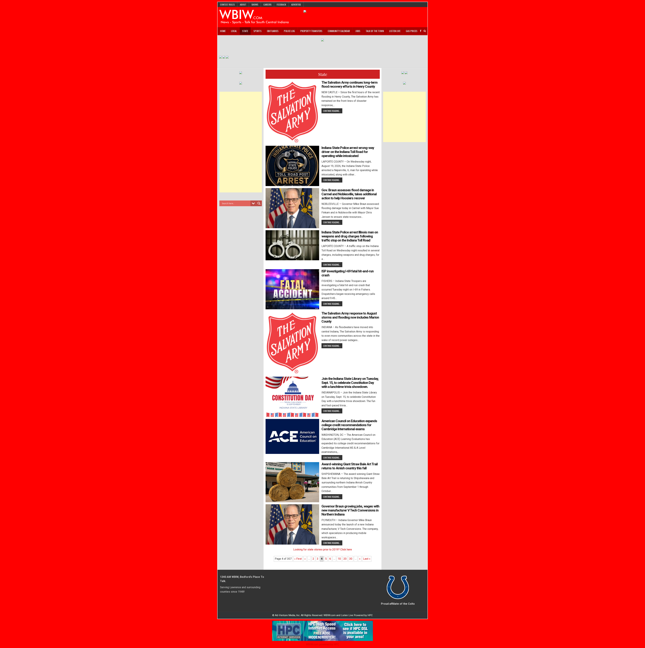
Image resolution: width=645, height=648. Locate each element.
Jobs (357, 31)
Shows (254, 4)
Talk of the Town (375, 31)
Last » (366, 558)
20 (345, 558)
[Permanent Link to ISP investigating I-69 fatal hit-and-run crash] (292, 289)
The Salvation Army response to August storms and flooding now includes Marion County (350, 317)
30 (350, 558)
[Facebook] (420, 31)
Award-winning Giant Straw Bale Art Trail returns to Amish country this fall (349, 466)
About (243, 4)
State (245, 31)
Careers (267, 4)
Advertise (296, 4)
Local (234, 31)
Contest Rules (227, 4)
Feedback (281, 4)
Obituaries (272, 31)
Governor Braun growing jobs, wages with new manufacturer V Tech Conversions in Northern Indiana (350, 510)
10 (339, 558)
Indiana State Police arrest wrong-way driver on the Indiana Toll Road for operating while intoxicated (347, 152)
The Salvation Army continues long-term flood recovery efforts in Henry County (349, 84)
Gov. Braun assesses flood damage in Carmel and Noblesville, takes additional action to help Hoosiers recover (349, 194)
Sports (257, 31)
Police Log (289, 31)
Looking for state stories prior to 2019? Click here (322, 549)
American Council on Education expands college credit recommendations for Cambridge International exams (349, 425)
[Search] (425, 31)
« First (298, 558)
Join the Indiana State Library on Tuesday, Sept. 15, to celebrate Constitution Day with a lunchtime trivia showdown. (350, 383)
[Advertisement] (240, 142)
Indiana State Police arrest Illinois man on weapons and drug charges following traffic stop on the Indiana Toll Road (349, 236)
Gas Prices (411, 31)
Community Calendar (339, 31)
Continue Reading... (332, 111)
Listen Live (394, 31)
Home (223, 31)
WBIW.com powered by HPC (322, 644)
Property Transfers (311, 31)
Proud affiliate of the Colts (398, 603)
